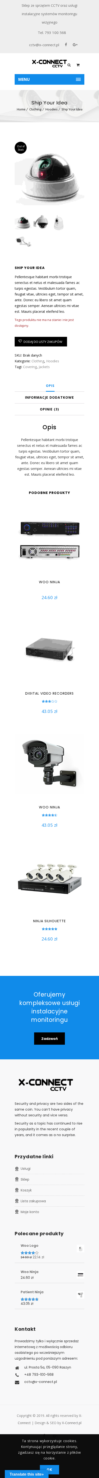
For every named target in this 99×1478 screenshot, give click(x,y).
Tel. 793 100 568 (52, 32)
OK (49, 1469)
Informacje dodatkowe (49, 397)
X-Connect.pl (71, 1422)
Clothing (35, 109)
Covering (30, 367)
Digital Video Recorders (49, 693)
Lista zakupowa (33, 1201)
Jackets (44, 367)
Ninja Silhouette (49, 921)
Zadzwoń (49, 1038)
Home (21, 109)
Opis (50, 385)
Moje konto (30, 1211)
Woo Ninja (49, 582)
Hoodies (51, 109)
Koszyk (26, 1190)
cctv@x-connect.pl (44, 44)
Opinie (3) (49, 409)
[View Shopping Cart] (78, 65)
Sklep (25, 1179)
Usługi (26, 1168)
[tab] (50, 386)
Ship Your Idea (72, 109)
